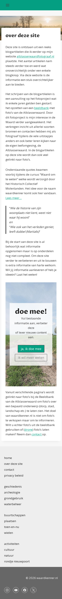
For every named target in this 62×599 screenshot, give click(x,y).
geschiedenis (13, 486)
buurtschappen (14, 515)
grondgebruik (13, 498)
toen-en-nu (11, 527)
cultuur (9, 550)
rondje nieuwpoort (17, 561)
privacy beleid (13, 475)
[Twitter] (33, 590)
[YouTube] (16, 590)
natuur (9, 555)
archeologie (12, 492)
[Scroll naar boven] (53, 593)
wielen (8, 533)
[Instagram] (7, 590)
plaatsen (10, 521)
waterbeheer (12, 504)
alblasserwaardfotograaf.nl (35, 56)
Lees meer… (14, 198)
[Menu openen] (7, 5)
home (8, 458)
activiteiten (11, 544)
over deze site (13, 464)
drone (28, 430)
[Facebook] (25, 590)
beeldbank (41, 108)
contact (37, 434)
